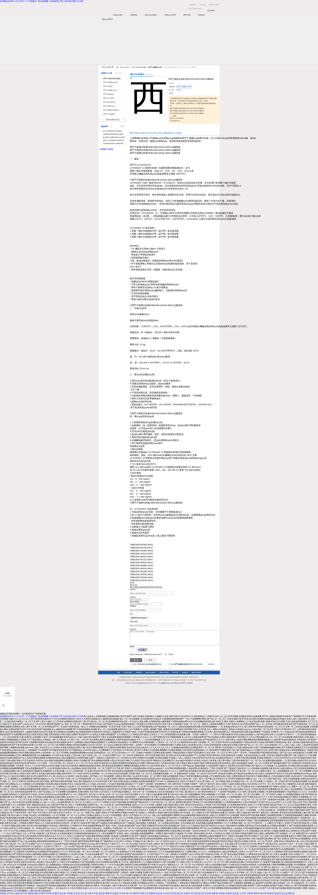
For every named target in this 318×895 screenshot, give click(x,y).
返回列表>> (212, 664)
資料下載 (186, 15)
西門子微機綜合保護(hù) (111, 110)
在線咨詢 (201, 15)
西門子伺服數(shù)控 (110, 90)
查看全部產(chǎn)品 (112, 120)
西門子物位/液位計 (109, 102)
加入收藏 (202, 5)
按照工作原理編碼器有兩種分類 (113, 140)
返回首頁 (193, 5)
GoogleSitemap (141, 683)
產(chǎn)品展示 (151, 15)
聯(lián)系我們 (214, 5)
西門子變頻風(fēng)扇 (110, 82)
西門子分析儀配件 (109, 114)
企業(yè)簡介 (118, 15)
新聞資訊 (134, 15)
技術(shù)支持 (170, 15)
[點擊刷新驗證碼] (142, 650)
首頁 (103, 15)
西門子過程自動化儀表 (139, 67)
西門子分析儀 (107, 86)
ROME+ (123, 126)
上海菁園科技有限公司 (136, 7)
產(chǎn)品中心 (125, 67)
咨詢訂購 (176, 128)
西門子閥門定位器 (109, 106)
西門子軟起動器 (108, 94)
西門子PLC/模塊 (108, 98)
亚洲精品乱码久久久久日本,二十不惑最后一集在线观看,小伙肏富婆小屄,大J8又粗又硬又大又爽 (41, 1)
